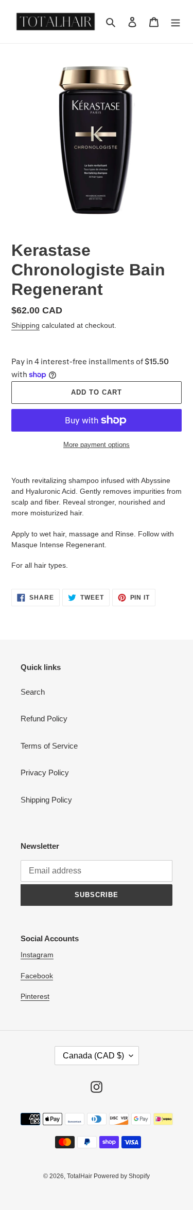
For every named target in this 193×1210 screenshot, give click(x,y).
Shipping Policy (46, 799)
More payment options (96, 445)
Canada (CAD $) (93, 1055)
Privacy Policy (45, 772)
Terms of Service (49, 745)
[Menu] (175, 22)
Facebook (37, 976)
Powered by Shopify (122, 1176)
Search (33, 691)
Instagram (37, 955)
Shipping (25, 325)
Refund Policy (44, 718)
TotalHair (80, 1176)
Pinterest (35, 996)
